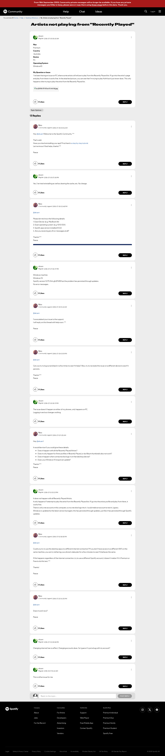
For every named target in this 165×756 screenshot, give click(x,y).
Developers (61, 718)
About (36, 712)
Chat (82, 11)
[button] (131, 37)
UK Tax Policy (103, 751)
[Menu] (160, 11)
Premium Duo (108, 718)
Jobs (36, 718)
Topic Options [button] (36, 110)
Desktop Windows (32, 18)
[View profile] (35, 37)
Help (66, 11)
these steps (97, 5)
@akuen (40, 134)
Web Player (84, 718)
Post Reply (125, 696)
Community (15, 11)
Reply (125, 102)
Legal (7, 751)
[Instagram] (142, 709)
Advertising (61, 723)
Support (83, 712)
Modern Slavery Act (89, 751)
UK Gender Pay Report (118, 751)
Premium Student (110, 728)
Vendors (60, 733)
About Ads (63, 751)
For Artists (61, 712)
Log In (153, 11)
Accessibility (74, 751)
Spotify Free (108, 733)
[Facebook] (157, 709)
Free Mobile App (86, 723)
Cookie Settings (50, 751)
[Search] (146, 11)
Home (16, 18)
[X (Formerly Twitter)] (149, 709)
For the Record (39, 723)
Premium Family (109, 723)
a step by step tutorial (79, 143)
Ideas (98, 11)
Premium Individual (110, 712)
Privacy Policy (36, 751)
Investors (60, 728)
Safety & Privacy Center (20, 751)
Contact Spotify (86, 728)
